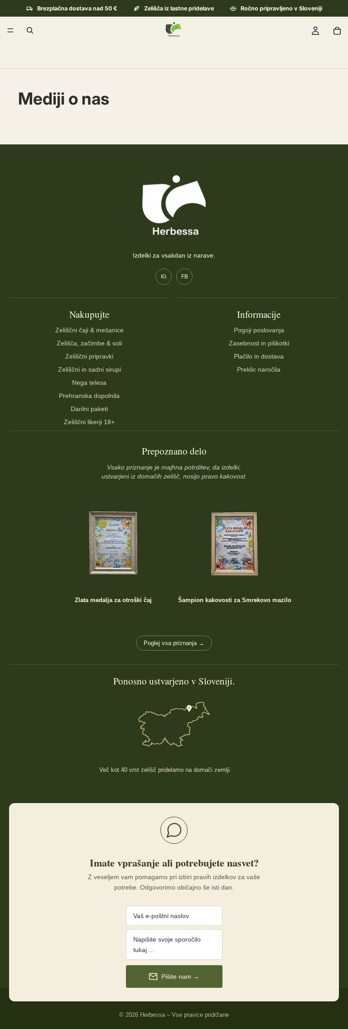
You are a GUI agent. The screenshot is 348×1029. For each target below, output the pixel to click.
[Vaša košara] (337, 30)
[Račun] (315, 30)
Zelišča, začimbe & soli (89, 343)
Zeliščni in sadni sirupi (89, 369)
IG (163, 276)
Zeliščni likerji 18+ (89, 422)
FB (184, 276)
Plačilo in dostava (259, 356)
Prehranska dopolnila (89, 395)
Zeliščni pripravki (89, 356)
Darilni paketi (89, 408)
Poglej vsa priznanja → (174, 643)
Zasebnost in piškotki (259, 343)
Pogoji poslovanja (259, 330)
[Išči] (30, 30)
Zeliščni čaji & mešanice (89, 330)
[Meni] (10, 30)
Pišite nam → (180, 976)
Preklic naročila (258, 369)
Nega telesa (89, 382)
